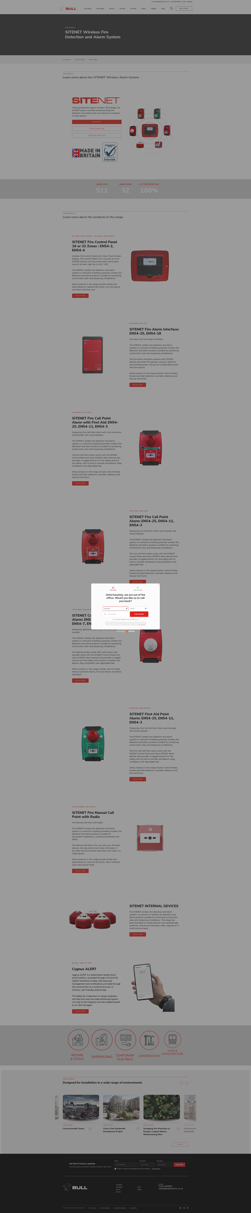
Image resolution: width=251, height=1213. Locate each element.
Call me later (139, 614)
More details (142, 625)
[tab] (113, 589)
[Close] (158, 585)
